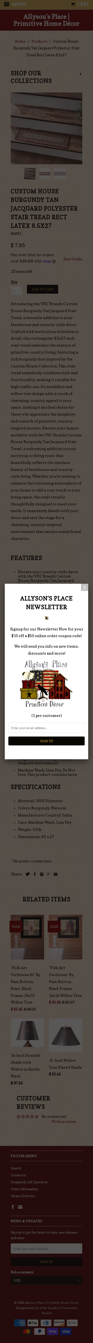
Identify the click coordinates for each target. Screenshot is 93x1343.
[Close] (84, 587)
